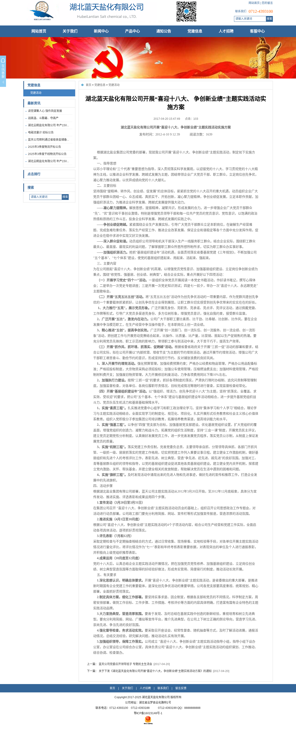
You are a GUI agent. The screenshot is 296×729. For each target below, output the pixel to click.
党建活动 (35, 93)
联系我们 (163, 688)
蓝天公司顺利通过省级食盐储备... (48, 139)
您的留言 (267, 3)
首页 (88, 85)
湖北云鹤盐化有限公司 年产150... (48, 125)
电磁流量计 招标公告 (41, 132)
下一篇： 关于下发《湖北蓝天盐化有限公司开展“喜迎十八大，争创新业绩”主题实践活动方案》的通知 (149, 671)
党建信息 (195, 31)
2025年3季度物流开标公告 (44, 146)
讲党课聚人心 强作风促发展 (45, 111)
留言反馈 (180, 688)
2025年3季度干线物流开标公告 (47, 154)
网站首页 (254, 3)
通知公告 (163, 31)
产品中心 (132, 31)
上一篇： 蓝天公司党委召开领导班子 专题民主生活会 (119, 664)
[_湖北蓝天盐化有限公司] (110, 22)
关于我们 (70, 31)
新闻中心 (101, 31)
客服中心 (257, 31)
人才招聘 (226, 31)
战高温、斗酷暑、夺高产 (43, 118)
